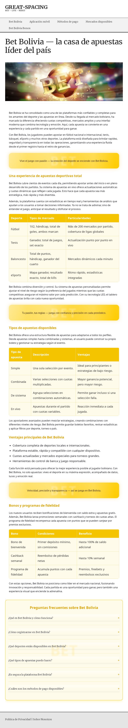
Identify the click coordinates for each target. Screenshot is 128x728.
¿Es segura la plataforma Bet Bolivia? (64, 674)
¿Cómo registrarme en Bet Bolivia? (64, 632)
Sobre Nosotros (42, 719)
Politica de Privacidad (18, 719)
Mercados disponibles (99, 21)
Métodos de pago (67, 21)
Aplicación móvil (40, 21)
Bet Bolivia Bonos (19, 28)
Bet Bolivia (15, 21)
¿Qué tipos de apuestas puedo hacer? (64, 660)
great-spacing (26, 7)
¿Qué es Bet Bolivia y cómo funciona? (64, 618)
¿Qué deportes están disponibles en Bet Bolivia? (64, 646)
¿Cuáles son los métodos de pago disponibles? (64, 689)
